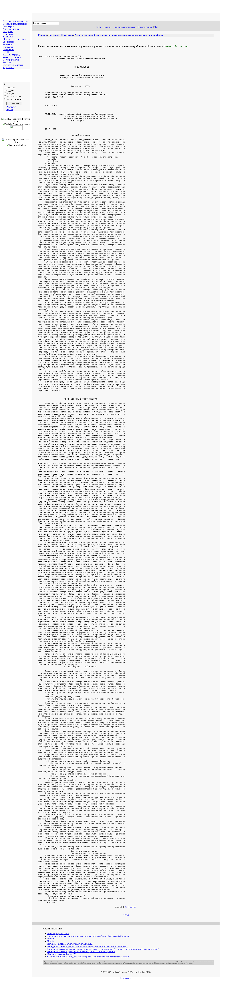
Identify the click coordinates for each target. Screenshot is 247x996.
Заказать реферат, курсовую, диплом (12, 55)
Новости (107, 27)
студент (10, 90)
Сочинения (8, 49)
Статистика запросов (13, 65)
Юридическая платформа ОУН (62, 954)
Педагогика (67, 35)
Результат (11, 107)
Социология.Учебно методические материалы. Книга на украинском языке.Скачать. (88, 956)
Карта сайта (8, 67)
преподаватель (13, 96)
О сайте (97, 27)
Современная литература (15, 24)
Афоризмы (8, 31)
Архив (9, 109)
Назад (126, 914)
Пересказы (8, 34)
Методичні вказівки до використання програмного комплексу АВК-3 (81, 951)
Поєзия (50, 938)
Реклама (7, 62)
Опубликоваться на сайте (125, 27)
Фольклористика (11, 29)
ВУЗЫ (6, 52)
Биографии (8, 26)
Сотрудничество (11, 60)
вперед (133, 907)
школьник (11, 87)
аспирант (10, 93)
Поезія (50, 941)
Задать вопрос (146, 27)
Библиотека (8, 42)
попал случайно (14, 99)
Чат (156, 27)
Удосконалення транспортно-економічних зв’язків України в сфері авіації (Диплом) (88, 936)
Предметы (8, 47)
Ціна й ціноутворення (58, 933)
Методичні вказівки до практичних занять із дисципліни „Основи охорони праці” (87, 946)
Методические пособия (14, 39)
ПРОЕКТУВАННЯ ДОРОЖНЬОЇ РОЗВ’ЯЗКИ (70, 944)
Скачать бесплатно (176, 46)
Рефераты (7, 44)
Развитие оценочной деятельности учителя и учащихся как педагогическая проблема (118, 35)
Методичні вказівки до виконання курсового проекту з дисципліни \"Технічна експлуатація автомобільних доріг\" (103, 949)
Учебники (8, 36)
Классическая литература (15, 21)
